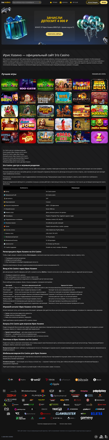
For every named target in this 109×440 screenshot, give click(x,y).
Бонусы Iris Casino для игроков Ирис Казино (16, 158)
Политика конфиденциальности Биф (46, 423)
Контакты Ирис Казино (66, 423)
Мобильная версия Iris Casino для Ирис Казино (16, 162)
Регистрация (93, 2)
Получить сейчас (54, 34)
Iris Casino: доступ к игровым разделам (14, 150)
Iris (5, 2)
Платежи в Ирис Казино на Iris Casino (14, 160)
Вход (104, 2)
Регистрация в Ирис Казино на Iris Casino (15, 152)
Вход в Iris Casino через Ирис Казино (13, 154)
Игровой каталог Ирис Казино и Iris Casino (15, 156)
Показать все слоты (99, 74)
